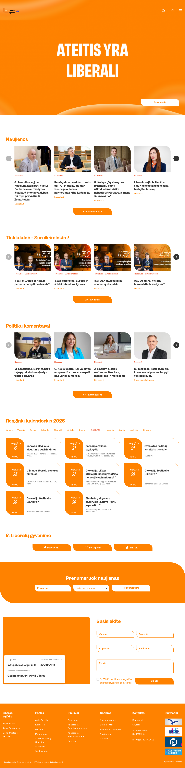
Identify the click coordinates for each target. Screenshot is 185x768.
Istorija (39, 729)
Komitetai (40, 725)
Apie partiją (41, 720)
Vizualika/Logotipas (111, 729)
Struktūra (40, 746)
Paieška (104, 738)
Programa (73, 720)
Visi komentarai (92, 395)
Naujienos (105, 734)
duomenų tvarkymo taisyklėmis (116, 683)
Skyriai (136, 725)
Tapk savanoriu (11, 728)
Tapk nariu (160, 102)
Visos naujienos (92, 212)
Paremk (72, 741)
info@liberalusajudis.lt (22, 665)
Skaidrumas (41, 751)
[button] (176, 158)
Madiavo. (178, 762)
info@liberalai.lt (144, 740)
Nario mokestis (108, 720)
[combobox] (91, 588)
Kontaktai (137, 720)
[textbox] (90, 588)
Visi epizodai (92, 300)
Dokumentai (106, 725)
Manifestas (41, 734)
